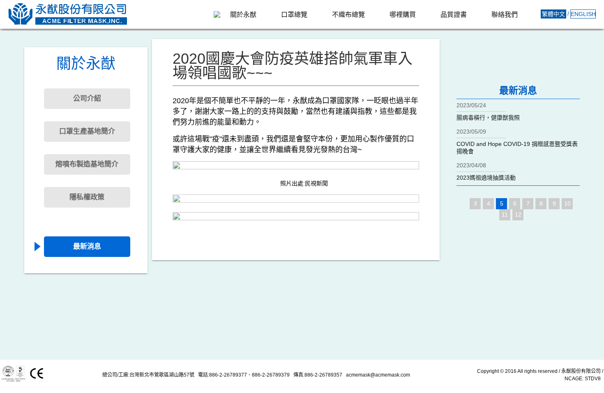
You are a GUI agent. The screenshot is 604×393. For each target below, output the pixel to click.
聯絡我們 (504, 14)
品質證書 (453, 14)
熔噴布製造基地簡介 (86, 164)
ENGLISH (583, 14)
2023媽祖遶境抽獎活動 (486, 177)
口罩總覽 (294, 14)
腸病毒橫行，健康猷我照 (488, 117)
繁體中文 (553, 14)
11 (505, 214)
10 (567, 203)
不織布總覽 (348, 14)
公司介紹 (87, 98)
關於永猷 (243, 14)
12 (518, 214)
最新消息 (87, 246)
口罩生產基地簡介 (87, 131)
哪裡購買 (403, 14)
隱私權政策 (86, 197)
